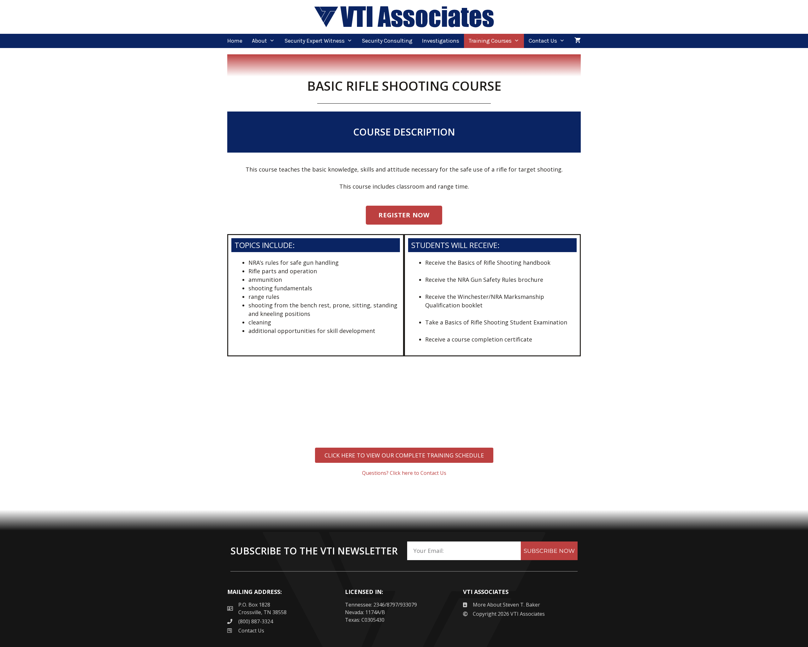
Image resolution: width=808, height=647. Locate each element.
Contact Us (543, 40)
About (259, 40)
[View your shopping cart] (577, 41)
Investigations (440, 40)
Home (234, 40)
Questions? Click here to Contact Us (404, 472)
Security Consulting (387, 40)
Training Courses (490, 40)
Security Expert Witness (314, 40)
